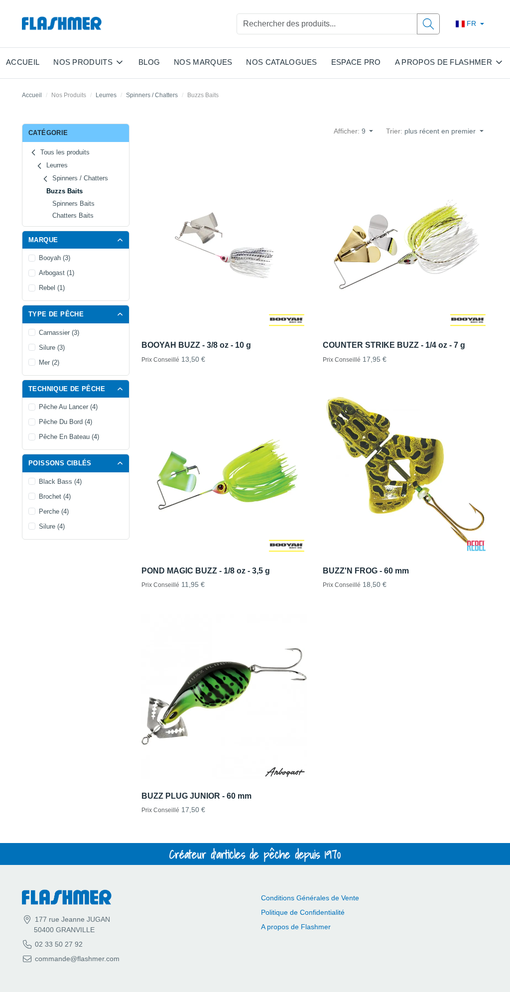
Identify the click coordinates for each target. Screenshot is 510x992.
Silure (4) (52, 526)
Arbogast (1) (56, 273)
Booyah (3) (54, 258)
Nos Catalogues (281, 62)
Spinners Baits (73, 203)
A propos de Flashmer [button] (443, 62)
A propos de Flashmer (296, 927)
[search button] (428, 23)
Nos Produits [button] (83, 62)
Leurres (106, 95)
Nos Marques (203, 62)
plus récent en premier (432, 131)
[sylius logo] (62, 23)
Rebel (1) (52, 287)
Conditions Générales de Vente (310, 898)
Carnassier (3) (59, 332)
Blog (149, 62)
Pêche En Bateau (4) (69, 436)
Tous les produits (64, 152)
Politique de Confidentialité (303, 912)
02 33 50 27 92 (58, 944)
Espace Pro (356, 62)
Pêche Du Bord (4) (65, 421)
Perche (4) (54, 511)
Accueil (22, 62)
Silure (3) (52, 347)
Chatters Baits (73, 215)
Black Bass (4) (60, 481)
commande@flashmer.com (77, 959)
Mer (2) (49, 362)
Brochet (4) (55, 496)
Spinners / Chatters (152, 95)
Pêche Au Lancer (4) (68, 407)
